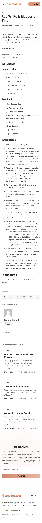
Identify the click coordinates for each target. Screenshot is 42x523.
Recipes (5, 13)
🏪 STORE (18, 503)
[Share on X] (4, 297)
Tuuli (33, 515)
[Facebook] (32, 496)
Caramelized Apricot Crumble (18, 413)
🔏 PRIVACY (15, 510)
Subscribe (34, 4)
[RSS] (39, 496)
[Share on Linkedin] (24, 297)
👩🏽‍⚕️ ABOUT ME (7, 503)
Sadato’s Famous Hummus (16, 386)
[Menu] (3, 4)
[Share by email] (31, 297)
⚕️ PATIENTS (29, 503)
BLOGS (24, 506)
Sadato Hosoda (7, 25)
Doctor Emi (11, 515)
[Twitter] (36, 496)
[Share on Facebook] (18, 297)
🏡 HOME (5, 510)
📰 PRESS (32, 506)
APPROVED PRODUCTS (11, 506)
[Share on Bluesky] (11, 297)
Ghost (28, 515)
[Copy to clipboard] (37, 297)
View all (8, 324)
